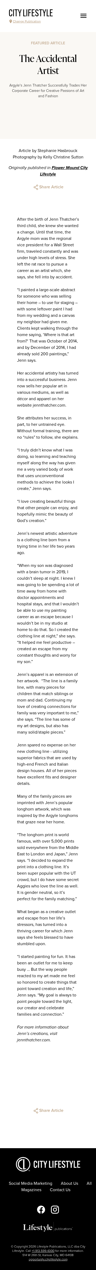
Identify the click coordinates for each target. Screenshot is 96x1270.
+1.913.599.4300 (43, 1251)
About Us (69, 1183)
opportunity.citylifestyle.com (48, 1259)
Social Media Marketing (30, 1183)
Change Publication (27, 21)
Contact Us (60, 1190)
